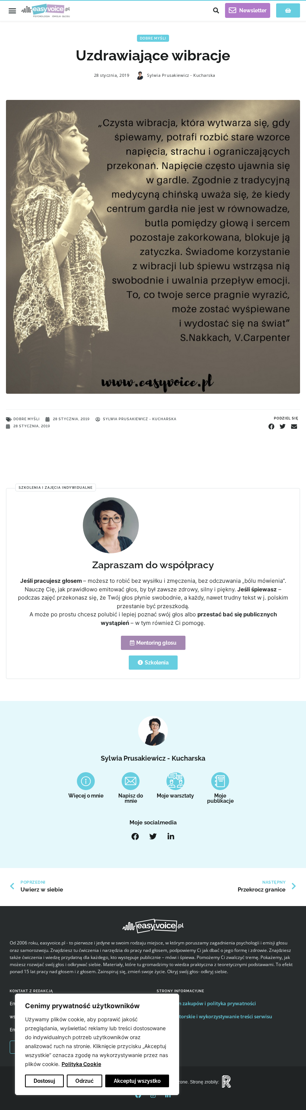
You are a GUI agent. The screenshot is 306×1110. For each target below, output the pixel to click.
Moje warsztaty (175, 796)
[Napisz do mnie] (131, 781)
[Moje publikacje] (220, 781)
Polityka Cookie (81, 1064)
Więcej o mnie (85, 796)
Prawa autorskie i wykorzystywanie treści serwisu (214, 1016)
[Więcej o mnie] (86, 781)
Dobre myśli (153, 38)
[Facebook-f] (138, 1095)
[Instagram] (153, 1095)
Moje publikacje (220, 798)
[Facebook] (135, 836)
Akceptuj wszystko (137, 1081)
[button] (12, 10)
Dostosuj (44, 1081)
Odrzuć (84, 1081)
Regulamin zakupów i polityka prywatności (206, 1003)
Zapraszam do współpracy (153, 564)
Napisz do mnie (130, 798)
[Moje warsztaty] (175, 781)
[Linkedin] (168, 1095)
